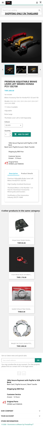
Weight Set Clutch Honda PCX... (21, 343)
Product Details (27, 173)
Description (13, 173)
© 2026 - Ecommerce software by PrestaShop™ (18, 424)
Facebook (19, 373)
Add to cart (21, 134)
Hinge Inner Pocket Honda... (21, 240)
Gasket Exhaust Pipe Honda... (21, 309)
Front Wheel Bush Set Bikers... (22, 275)
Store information (9, 421)
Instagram (24, 373)
